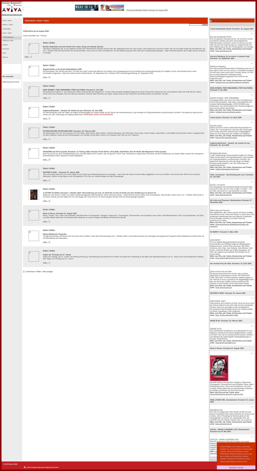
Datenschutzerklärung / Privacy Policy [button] (233, 461)
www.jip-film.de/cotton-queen (226, 138)
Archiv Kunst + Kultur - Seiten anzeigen (39, 271)
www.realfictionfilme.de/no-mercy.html (229, 258)
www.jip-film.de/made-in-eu (225, 343)
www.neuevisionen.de (223, 51)
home (56, 467)
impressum (41, 467)
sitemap (34, 467)
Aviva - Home (6, 20)
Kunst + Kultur (7, 33)
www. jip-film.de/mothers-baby (226, 315)
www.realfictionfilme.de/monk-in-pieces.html (226, 394)
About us (5, 57)
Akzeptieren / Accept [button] (236, 467)
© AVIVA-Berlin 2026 (10, 464)
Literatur (5, 45)
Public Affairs (6, 29)
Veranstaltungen (7, 37)
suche (29, 467)
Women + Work (7, 24)
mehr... (27, 57)
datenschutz (49, 467)
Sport (4, 53)
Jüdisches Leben (8, 40)
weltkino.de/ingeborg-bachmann (227, 169)
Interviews (5, 49)
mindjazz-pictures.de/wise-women (228, 112)
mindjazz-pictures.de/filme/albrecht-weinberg (232, 82)
